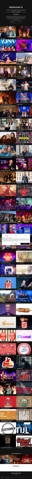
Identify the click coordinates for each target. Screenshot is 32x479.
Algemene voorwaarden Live (13, 477)
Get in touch (15, 468)
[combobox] (16, 22)
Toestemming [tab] (6, 235)
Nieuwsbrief (25, 477)
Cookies (18, 477)
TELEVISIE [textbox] (12, 22)
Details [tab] (16, 235)
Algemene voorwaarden (7, 477)
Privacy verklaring (21, 477)
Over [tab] (25, 235)
